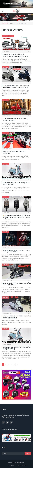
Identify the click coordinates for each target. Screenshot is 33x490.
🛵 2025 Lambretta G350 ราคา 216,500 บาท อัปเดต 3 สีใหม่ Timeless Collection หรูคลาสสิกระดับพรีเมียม (16, 217)
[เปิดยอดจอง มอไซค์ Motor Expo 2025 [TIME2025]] (16, 140)
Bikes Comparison (8, 36)
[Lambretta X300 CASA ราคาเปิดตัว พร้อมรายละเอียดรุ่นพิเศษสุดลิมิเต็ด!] (16, 238)
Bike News (5, 67)
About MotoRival (12, 465)
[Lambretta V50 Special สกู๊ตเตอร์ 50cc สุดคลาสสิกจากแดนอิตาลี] (16, 107)
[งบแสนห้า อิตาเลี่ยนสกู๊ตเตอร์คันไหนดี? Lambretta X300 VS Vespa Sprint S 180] (16, 43)
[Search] (30, 11)
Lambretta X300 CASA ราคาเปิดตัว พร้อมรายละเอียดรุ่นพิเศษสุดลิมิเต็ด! (16, 251)
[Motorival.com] (16, 10)
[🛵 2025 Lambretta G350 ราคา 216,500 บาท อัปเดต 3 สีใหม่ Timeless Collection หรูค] (16, 204)
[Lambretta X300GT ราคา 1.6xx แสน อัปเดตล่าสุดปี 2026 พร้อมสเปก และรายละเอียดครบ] (16, 74)
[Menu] (3, 11)
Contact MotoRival (22, 465)
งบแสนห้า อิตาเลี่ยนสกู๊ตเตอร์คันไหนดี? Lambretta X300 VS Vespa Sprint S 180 (15, 55)
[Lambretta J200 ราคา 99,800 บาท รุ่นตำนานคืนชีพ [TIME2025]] (16, 171)
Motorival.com (21, 462)
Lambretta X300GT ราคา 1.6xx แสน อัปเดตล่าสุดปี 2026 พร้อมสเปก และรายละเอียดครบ (16, 86)
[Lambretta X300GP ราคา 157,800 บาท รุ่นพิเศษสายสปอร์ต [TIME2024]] (16, 304)
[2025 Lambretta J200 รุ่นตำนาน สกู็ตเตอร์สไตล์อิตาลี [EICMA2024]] (16, 335)
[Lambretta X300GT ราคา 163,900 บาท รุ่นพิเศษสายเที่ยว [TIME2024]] (16, 271)
